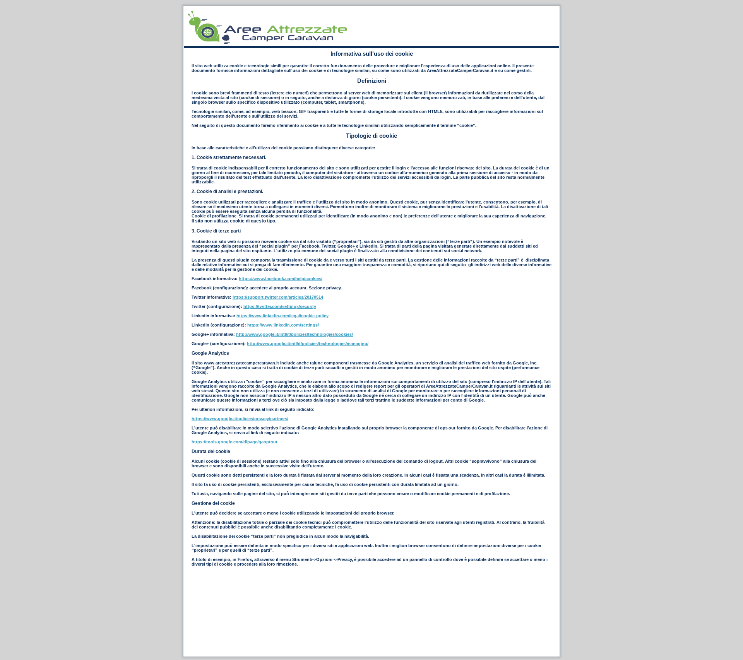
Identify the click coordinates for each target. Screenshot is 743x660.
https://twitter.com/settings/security (279, 306)
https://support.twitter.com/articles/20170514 (278, 297)
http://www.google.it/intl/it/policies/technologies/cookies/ (294, 334)
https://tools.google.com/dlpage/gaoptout (234, 441)
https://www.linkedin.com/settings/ (283, 325)
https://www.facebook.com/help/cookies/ (280, 278)
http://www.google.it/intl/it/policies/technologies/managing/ (307, 343)
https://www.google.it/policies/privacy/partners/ (240, 418)
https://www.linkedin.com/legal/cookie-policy (282, 315)
